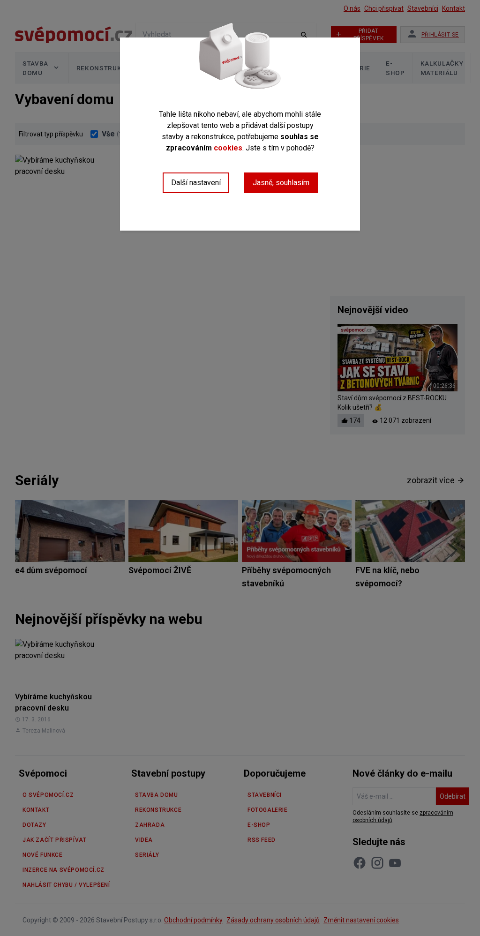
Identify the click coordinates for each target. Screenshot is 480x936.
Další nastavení (196, 182)
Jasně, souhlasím (281, 182)
